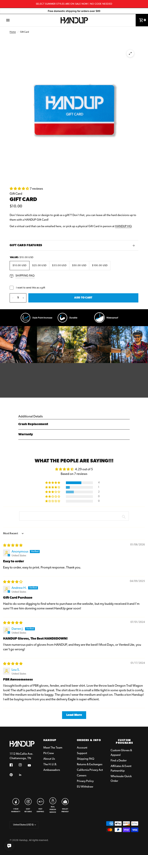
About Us (49, 759)
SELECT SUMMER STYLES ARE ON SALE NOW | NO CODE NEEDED (74, 4)
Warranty (25, 434)
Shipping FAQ (85, 759)
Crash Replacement (33, 424)
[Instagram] (23, 765)
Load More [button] (74, 715)
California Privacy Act (90, 770)
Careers (81, 775)
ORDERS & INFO (89, 740)
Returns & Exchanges (89, 764)
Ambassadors (51, 770)
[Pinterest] (14, 774)
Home (13, 32)
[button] (20, 188)
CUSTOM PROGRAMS (124, 741)
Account (82, 747)
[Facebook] (14, 765)
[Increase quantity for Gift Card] (23, 297)
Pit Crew (48, 753)
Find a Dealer (119, 760)
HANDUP (49, 740)
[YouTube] (32, 765)
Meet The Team (52, 747)
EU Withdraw (85, 786)
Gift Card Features (26, 245)
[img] (13, 545)
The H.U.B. (50, 764)
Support (82, 753)
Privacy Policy (85, 781)
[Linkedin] (23, 775)
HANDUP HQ (123, 226)
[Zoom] (130, 53)
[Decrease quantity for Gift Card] (13, 297)
